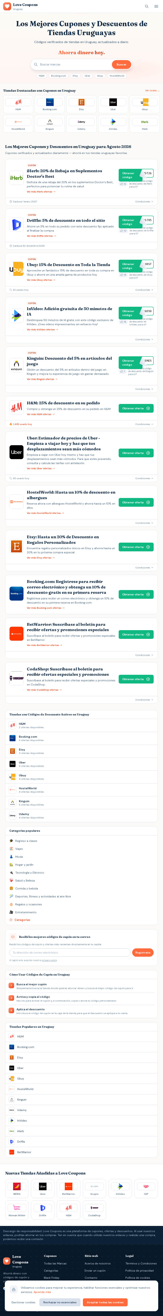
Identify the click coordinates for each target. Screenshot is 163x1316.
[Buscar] (146, 6)
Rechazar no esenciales (60, 1302)
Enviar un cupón (95, 1270)
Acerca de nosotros (98, 1263)
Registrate (142, 952)
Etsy (75, 75)
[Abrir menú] (156, 6)
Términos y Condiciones (141, 1263)
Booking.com (58, 75)
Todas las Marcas (55, 1263)
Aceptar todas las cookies (105, 1302)
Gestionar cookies (23, 1302)
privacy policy (49, 960)
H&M (41, 75)
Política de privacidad (139, 1270)
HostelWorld (117, 75)
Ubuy (100, 75)
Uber (87, 75)
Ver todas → (152, 90)
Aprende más (42, 1292)
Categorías (51, 1270)
